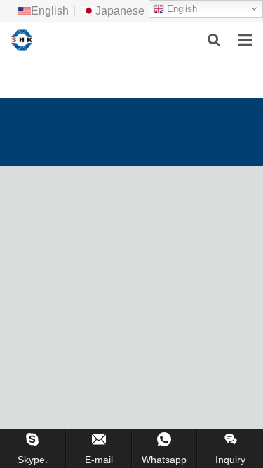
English (180, 9)
